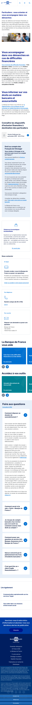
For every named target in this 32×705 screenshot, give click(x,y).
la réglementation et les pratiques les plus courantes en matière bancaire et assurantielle (15, 106)
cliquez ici (7, 495)
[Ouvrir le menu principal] (2, 3)
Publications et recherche (16, 662)
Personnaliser (16, 703)
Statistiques (16, 664)
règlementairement (13, 184)
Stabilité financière (16, 659)
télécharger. (23, 457)
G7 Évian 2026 (16, 649)
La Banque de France (16, 651)
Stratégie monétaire (16, 656)
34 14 (6, 304)
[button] (29, 3)
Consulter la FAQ (7, 407)
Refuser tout (16, 699)
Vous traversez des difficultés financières (13, 65)
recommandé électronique (12, 173)
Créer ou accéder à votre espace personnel (16, 283)
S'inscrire (16, 630)
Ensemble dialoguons (16, 646)
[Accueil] (16, 640)
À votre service (16, 654)
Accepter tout (16, 696)
